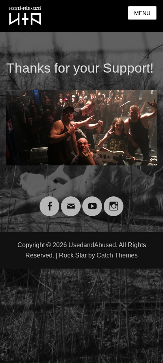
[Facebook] (49, 201)
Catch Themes (117, 255)
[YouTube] (92, 201)
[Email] (71, 201)
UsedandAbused (92, 245)
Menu (142, 13)
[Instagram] (113, 201)
